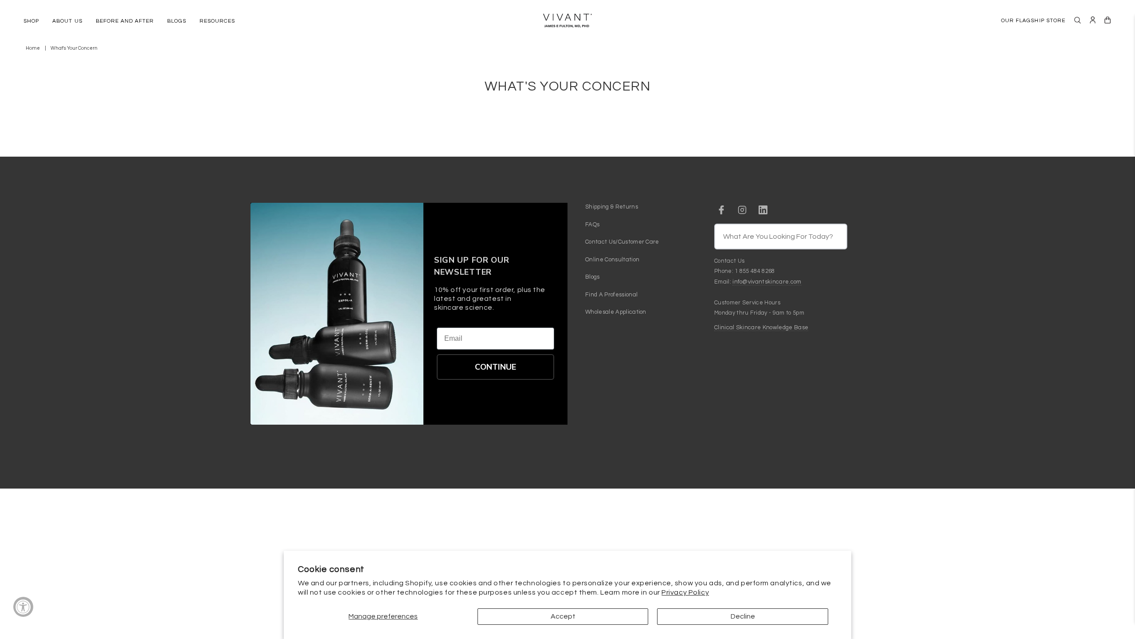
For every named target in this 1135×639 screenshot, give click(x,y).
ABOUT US (67, 21)
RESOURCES (217, 21)
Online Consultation (612, 259)
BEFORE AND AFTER (125, 21)
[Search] (1077, 20)
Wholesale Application (615, 312)
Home (33, 48)
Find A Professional (611, 295)
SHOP (31, 21)
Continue (495, 367)
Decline (743, 616)
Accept (563, 616)
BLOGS (176, 21)
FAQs (592, 224)
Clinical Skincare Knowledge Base (761, 327)
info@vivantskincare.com (766, 282)
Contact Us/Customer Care (622, 242)
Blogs (592, 277)
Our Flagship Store (1033, 21)
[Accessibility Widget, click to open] (23, 607)
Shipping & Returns (611, 207)
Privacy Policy (685, 592)
